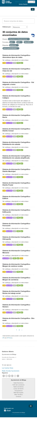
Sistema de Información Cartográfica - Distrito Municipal (16, 170)
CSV (4, 63)
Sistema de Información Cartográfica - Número (16, 306)
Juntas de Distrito (18, 389)
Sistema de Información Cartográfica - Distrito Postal (16, 184)
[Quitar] (28, 39)
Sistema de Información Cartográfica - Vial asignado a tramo (18, 83)
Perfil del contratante (18, 385)
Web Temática (18, 394)
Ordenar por (6, 27)
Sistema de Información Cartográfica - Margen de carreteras (16, 278)
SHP (14, 63)
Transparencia (18, 391)
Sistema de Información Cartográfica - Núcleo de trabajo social (16, 292)
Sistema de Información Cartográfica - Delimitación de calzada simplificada (16, 157)
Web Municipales (18, 392)
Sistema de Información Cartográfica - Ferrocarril (16, 224)
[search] (31, 22)
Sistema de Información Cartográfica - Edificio (16, 197)
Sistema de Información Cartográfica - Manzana (16, 251)
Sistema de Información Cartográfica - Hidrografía (16, 238)
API (3, 338)
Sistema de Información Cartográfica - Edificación (16, 211)
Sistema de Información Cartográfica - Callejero (16, 97)
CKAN (7, 410)
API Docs (9, 338)
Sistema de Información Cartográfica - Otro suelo (18, 319)
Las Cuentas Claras (7, 368)
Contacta (18, 396)
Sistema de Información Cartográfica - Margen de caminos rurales (16, 265)
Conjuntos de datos (11, 13)
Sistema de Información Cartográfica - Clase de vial (16, 70)
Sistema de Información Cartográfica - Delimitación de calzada (16, 143)
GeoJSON (9, 63)
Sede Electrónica (18, 383)
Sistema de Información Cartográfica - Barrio (16, 116)
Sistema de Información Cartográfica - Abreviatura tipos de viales (16, 56)
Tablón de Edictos (18, 387)
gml (22, 63)
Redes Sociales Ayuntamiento (10, 371)
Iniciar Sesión (23, 4)
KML (18, 63)
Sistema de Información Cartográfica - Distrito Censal (16, 130)
